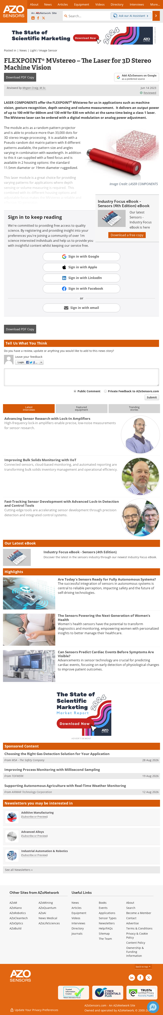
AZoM (13, 903)
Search (130, 908)
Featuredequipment (81, 408)
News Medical (48, 918)
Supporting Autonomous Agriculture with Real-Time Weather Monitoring (65, 785)
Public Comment (89, 391)
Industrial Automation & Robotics (44, 851)
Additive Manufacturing (37, 812)
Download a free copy (127, 235)
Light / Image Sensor (43, 50)
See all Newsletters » (19, 870)
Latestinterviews (29, 408)
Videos (76, 918)
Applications (107, 913)
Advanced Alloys (32, 832)
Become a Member (138, 913)
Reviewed (150, 93)
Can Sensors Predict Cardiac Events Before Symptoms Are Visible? (106, 654)
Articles (77, 908)
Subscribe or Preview (34, 816)
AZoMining (46, 903)
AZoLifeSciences (49, 923)
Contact (131, 918)
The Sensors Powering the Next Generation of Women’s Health (104, 617)
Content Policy (135, 943)
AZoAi (42, 913)
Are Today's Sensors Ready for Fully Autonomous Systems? (107, 579)
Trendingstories (134, 408)
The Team (105, 939)
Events (103, 908)
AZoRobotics (18, 913)
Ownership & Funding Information (135, 952)
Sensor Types (107, 918)
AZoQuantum (47, 908)
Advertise (132, 923)
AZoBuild (15, 928)
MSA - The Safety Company (28, 760)
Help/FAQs (106, 928)
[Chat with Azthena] (153, 1007)
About (130, 903)
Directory (78, 928)
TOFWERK (17, 776)
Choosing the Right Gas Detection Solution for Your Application (57, 753)
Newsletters (107, 923)
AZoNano (16, 908)
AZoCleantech (19, 918)
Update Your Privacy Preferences (36, 1010)
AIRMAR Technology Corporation (32, 792)
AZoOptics (16, 923)
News (23, 50)
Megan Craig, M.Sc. (34, 88)
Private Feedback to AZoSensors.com (133, 391)
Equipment (79, 913)
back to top (142, 966)
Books (103, 903)
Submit (152, 397)
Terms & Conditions (139, 928)
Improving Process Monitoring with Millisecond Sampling (52, 769)
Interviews (78, 923)
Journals (77, 933)
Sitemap (104, 933)
